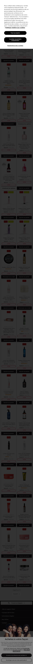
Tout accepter (15, 33)
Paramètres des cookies (15, 45)
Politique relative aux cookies (15, 27)
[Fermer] (30, 2)
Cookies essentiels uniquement (15, 39)
